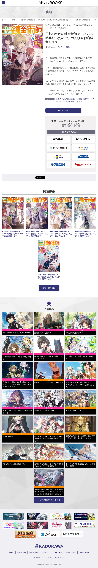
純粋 (68, 47)
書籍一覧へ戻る (49, 288)
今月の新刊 (21, 553)
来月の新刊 (33, 553)
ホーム (4, 20)
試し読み (65, 110)
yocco (53, 47)
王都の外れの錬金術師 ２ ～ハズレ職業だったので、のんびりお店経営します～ (85, 234)
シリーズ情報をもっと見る (49, 500)
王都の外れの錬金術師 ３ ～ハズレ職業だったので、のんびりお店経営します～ (61, 234)
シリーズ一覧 (57, 553)
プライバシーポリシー (56, 557)
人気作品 (44, 553)
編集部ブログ (71, 553)
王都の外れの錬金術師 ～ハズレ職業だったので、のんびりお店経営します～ (45, 20)
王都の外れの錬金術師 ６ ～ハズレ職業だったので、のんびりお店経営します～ (13, 234)
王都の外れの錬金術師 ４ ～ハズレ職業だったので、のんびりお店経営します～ (37, 234)
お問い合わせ (39, 557)
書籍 (13, 20)
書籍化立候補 (84, 553)
